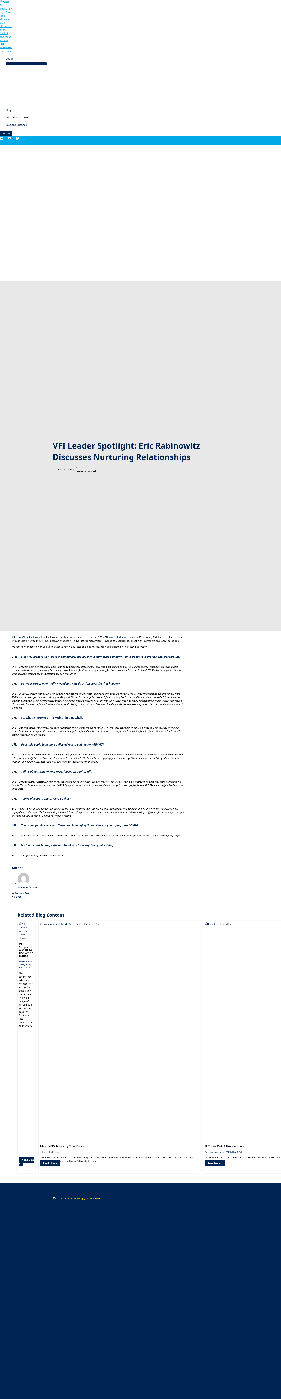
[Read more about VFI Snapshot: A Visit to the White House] (26, 938)
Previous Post (21, 893)
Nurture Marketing (116, 637)
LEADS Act (237, 1152)
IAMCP (228, 1152)
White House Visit (25, 966)
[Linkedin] (2, 139)
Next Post (18, 896)
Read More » (26, 1161)
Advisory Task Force (17, 117)
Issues (9, 58)
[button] (6, 133)
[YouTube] (9, 139)
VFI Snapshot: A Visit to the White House (26, 950)
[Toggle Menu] (26, 63)
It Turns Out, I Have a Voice (224, 1146)
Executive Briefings (16, 124)
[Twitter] (17, 139)
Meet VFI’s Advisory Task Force (62, 1146)
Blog (8, 110)
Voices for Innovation (29, 887)
